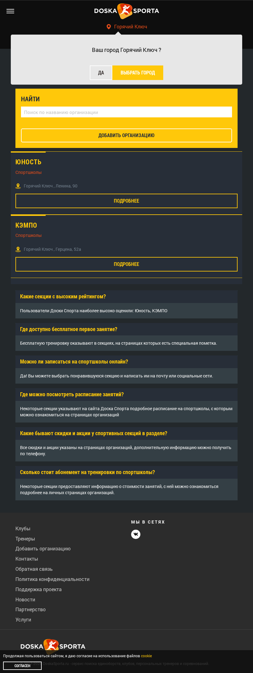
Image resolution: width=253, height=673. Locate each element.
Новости (25, 599)
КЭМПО (26, 225)
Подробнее (126, 200)
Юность (28, 162)
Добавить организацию (43, 548)
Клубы (23, 528)
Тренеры (25, 538)
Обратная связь (34, 569)
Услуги (23, 619)
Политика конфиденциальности (52, 579)
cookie (146, 655)
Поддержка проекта (38, 589)
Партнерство (30, 609)
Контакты (26, 558)
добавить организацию (126, 135)
